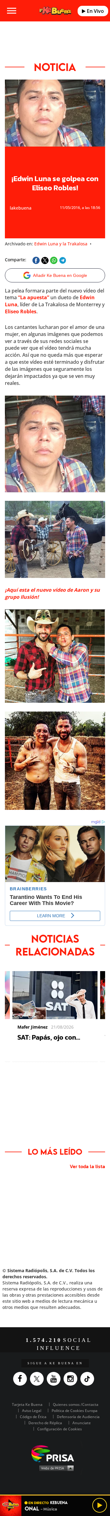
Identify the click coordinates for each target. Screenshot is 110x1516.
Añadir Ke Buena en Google (60, 275)
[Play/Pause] (99, 1505)
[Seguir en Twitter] (38, 1379)
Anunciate (81, 1422)
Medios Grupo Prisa (55, 1468)
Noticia (55, 67)
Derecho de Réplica (45, 1422)
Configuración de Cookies (59, 1429)
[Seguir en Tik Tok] (88, 1379)
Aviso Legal (31, 1410)
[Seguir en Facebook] (21, 1379)
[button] (55, 1495)
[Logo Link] (55, 10)
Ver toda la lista (87, 1166)
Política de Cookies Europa (74, 1410)
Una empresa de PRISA (55, 1453)
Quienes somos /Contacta (75, 1404)
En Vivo (95, 11)
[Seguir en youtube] (55, 1379)
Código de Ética (33, 1416)
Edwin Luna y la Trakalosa (60, 244)
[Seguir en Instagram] (72, 1379)
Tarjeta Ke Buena (27, 1404)
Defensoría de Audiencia (78, 1416)
